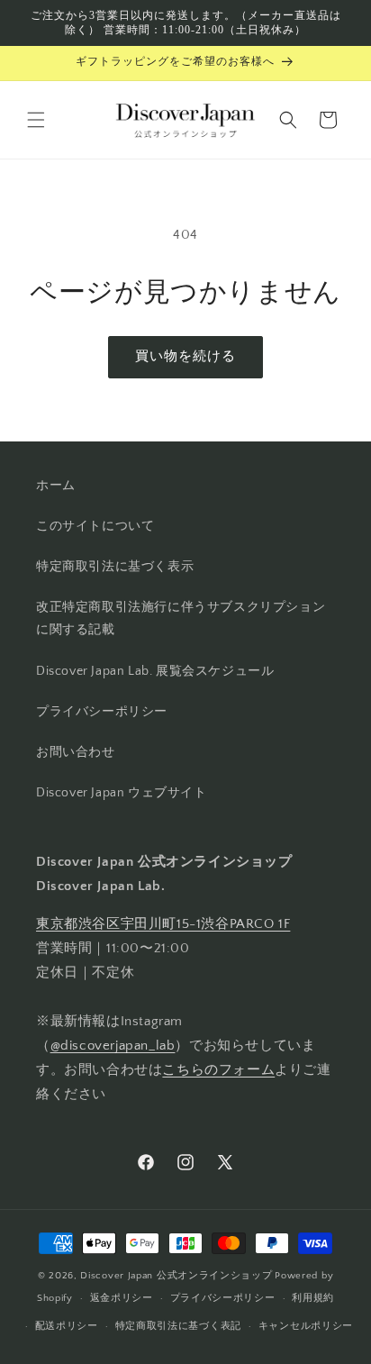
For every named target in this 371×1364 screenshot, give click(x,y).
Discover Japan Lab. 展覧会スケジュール (155, 671)
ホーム (56, 485)
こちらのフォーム (218, 1070)
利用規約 (313, 1298)
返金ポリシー (121, 1298)
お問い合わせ (75, 752)
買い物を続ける (185, 356)
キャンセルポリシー (305, 1326)
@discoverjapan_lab (113, 1045)
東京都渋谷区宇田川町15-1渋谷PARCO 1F (163, 924)
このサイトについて (95, 526)
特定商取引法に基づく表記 (178, 1326)
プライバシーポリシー (101, 712)
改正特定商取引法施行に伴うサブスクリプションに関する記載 (180, 618)
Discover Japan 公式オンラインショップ (176, 1275)
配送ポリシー (66, 1326)
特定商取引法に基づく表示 (115, 566)
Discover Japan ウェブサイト (121, 793)
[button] (36, 120)
